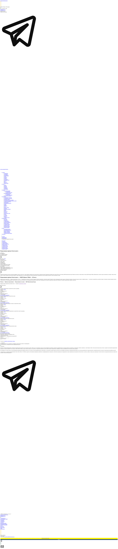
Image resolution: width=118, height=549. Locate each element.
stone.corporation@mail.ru (4, 169)
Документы (6, 174)
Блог (5, 181)
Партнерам (6, 179)
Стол (5, 206)
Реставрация (6, 189)
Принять (59, 539)
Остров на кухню (5, 246)
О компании (6, 173)
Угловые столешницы (7, 201)
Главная (3, 172)
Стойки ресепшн (6, 221)
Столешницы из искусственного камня (10, 200)
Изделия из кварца (7, 226)
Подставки (5, 211)
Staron (5, 258)
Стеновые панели (7, 199)
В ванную (3, 241)
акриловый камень (3, 523)
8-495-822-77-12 (2, 9)
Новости (5, 180)
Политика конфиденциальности (9, 536)
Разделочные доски (7, 213)
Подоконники (6, 202)
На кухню (5, 219)
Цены (3, 228)
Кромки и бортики (7, 232)
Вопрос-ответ (6, 183)
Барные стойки (6, 207)
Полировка (6, 188)
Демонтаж (5, 187)
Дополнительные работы (8, 233)
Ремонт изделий (6, 227)
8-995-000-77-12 (2, 10)
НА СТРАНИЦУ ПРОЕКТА (4, 295)
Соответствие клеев (9, 192)
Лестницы (5, 215)
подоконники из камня (22, 283)
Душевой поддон (6, 217)
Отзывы (5, 178)
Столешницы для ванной (8, 198)
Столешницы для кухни (8, 197)
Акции (5, 176)
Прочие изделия (6, 225)
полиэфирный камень (3, 524)
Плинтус (5, 212)
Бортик (5, 214)
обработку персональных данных (9, 341)
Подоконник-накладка (7, 203)
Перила (5, 216)
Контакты (3, 234)
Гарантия (5, 177)
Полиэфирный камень (7, 193)
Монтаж (5, 186)
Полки (5, 210)
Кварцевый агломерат (7, 195)
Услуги (3, 184)
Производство (6, 175)
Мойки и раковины (7, 231)
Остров (5, 204)
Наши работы (4, 218)
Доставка (5, 185)
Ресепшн (5, 208)
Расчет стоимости (7, 230)
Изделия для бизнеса (7, 209)
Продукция (4, 196)
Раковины (5, 205)
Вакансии (5, 182)
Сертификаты (8, 191)
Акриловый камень (7, 190)
